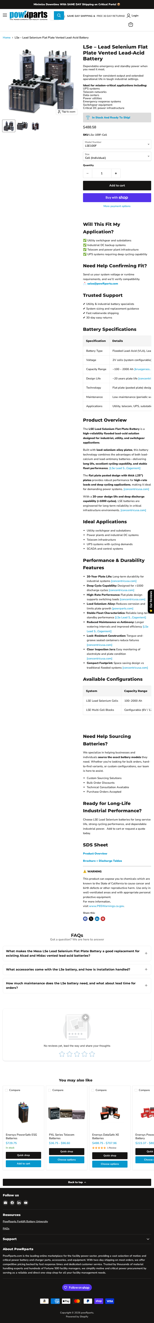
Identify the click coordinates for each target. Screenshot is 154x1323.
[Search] (59, 15)
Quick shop (23, 1155)
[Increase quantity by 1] (116, 173)
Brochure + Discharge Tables (102, 861)
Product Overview (95, 853)
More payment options (117, 206)
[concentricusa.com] (136, 489)
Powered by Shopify (77, 1316)
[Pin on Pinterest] (103, 918)
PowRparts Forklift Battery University (25, 1221)
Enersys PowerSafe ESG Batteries (21, 1136)
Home (7, 37)
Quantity (88, 165)
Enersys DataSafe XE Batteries (105, 1136)
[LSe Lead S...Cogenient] (124, 468)
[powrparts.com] (122, 608)
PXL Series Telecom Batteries (61, 1136)
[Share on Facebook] (85, 918)
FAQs (6, 1228)
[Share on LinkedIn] (97, 918)
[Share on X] (91, 918)
